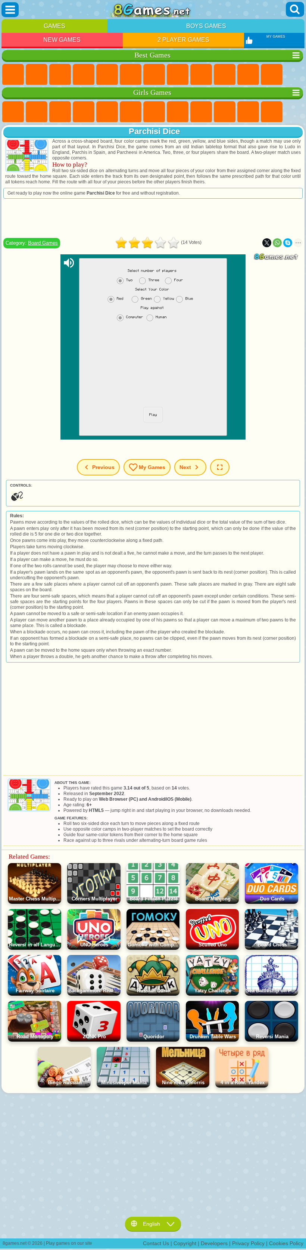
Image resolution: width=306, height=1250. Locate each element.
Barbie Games (83, 112)
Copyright (185, 1243)
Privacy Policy (248, 1243)
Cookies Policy (286, 1243)
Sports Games (201, 75)
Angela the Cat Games (201, 112)
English (151, 1224)
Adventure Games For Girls (154, 112)
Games (54, 26)
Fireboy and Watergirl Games (60, 112)
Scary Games (271, 75)
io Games (248, 75)
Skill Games (130, 75)
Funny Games (224, 75)
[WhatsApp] (277, 242)
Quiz (107, 112)
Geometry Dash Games (177, 75)
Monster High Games (130, 112)
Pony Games (13, 112)
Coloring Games (177, 112)
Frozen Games (224, 112)
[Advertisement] (153, 218)
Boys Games (206, 26)
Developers (214, 1243)
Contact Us (156, 1243)
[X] (266, 242)
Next (185, 467)
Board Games (43, 243)
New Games (62, 40)
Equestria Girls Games (36, 112)
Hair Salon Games (271, 112)
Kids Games (83, 75)
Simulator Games (60, 75)
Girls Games (36, 75)
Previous (103, 467)
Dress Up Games (248, 112)
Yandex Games (154, 75)
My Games (152, 467)
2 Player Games (183, 40)
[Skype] (287, 242)
